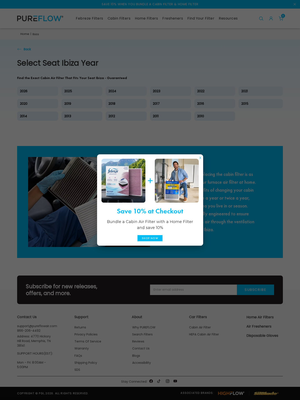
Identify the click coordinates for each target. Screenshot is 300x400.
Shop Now (150, 238)
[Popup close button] (200, 157)
